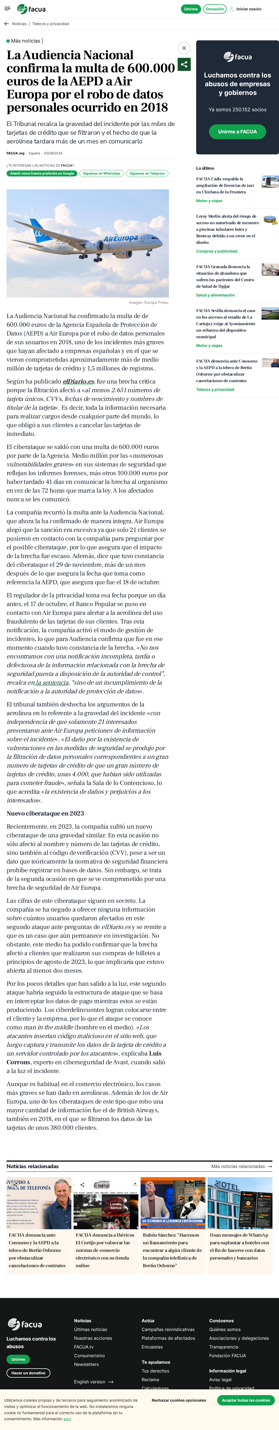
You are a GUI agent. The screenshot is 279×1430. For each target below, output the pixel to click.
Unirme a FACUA (237, 131)
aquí (67, 1418)
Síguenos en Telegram (147, 173)
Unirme (191, 9)
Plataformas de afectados (168, 1338)
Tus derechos (155, 1371)
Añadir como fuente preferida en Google (42, 173)
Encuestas (152, 1347)
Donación (215, 9)
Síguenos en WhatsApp (101, 173)
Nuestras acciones (93, 1338)
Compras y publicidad (216, 251)
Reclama (150, 1379)
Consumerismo (89, 1355)
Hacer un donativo (28, 1373)
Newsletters (86, 1364)
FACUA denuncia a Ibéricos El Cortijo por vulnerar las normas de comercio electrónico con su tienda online (105, 1250)
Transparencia (223, 1347)
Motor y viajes (209, 200)
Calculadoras (155, 1388)
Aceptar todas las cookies (246, 1400)
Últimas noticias (90, 1329)
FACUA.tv (84, 1347)
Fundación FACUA (227, 1355)
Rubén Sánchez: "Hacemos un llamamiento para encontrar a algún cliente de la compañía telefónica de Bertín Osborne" (172, 1250)
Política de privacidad (231, 1388)
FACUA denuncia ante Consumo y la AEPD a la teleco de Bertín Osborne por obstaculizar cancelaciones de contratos (37, 1250)
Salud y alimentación (215, 295)
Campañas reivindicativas (168, 1329)
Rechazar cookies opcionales (179, 1400)
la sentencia (51, 682)
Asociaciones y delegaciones (239, 1338)
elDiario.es (78, 381)
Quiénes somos (225, 1329)
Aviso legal (220, 1379)
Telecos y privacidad (215, 389)
